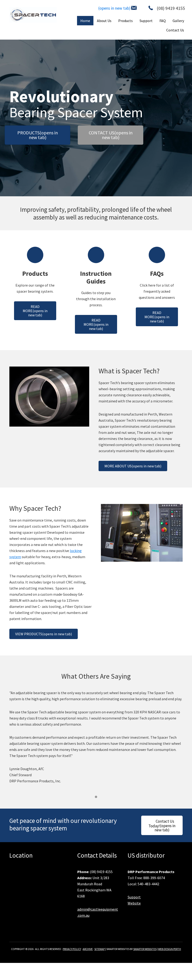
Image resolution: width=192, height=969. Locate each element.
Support (146, 20)
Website (134, 903)
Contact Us (175, 30)
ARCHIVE (88, 949)
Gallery (178, 20)
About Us (104, 20)
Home (85, 20)
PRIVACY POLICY (72, 949)
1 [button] (96, 797)
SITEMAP (99, 949)
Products (125, 20)
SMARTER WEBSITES (144, 949)
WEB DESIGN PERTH (169, 949)
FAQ (162, 20)
